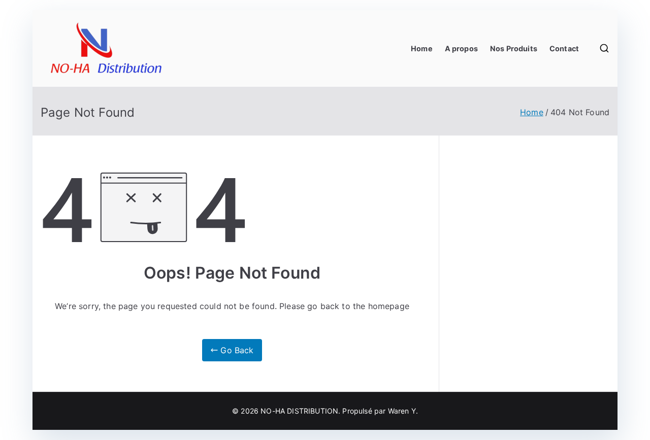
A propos (461, 48)
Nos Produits (513, 48)
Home (422, 48)
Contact (564, 48)
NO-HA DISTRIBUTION (299, 411)
